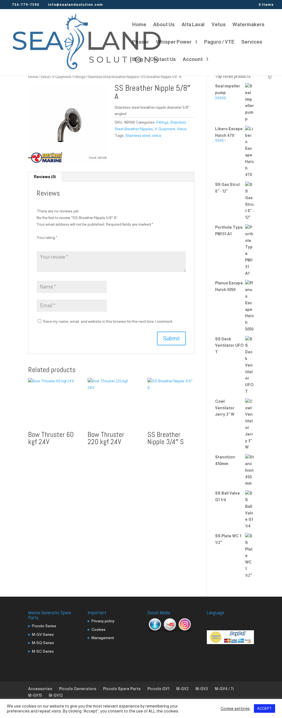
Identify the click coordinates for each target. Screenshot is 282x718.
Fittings (79, 77)
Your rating (47, 237)
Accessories (40, 689)
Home (139, 25)
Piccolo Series (44, 626)
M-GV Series (43, 634)
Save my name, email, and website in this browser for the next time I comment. (108, 321)
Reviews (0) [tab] (45, 177)
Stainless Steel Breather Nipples (113, 77)
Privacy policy (103, 621)
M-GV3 (202, 689)
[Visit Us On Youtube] (169, 631)
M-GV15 (35, 695)
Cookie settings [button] (235, 708)
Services (251, 42)
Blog (137, 59)
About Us (164, 25)
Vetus (219, 25)
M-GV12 (56, 695)
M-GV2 (182, 689)
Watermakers (248, 25)
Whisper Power (174, 42)
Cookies (98, 629)
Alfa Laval (193, 25)
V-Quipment (61, 77)
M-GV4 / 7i (224, 689)
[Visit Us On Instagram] (184, 631)
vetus (156, 135)
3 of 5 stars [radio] (54, 244)
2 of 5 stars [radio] (47, 244)
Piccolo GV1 (158, 689)
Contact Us (163, 59)
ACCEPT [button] (264, 708)
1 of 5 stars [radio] (40, 244)
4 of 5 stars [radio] (62, 244)
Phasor (140, 42)
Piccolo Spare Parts (121, 689)
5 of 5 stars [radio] (69, 244)
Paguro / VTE (219, 42)
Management (102, 638)
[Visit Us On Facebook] (154, 631)
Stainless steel (137, 135)
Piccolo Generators (77, 689)
